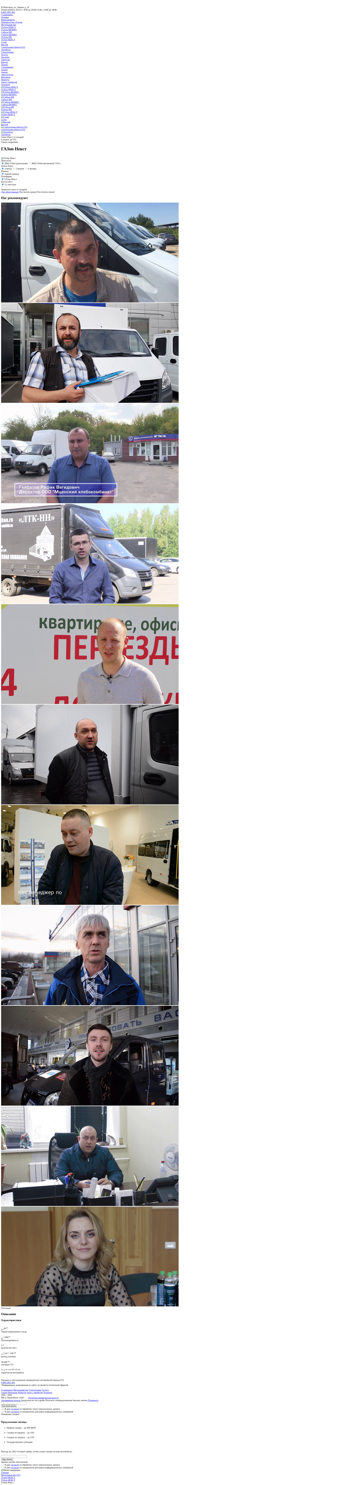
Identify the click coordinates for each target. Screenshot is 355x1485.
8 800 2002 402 (8, 12)
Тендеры (5, 57)
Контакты (5, 77)
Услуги (4, 55)
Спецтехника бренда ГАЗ (13, 47)
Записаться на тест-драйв (33, 1400)
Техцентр (5, 84)
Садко (4, 42)
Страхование (7, 67)
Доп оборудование (10, 192)
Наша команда (8, 20)
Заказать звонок (80, 1400)
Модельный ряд (8, 25)
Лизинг (4, 65)
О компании (7, 15)
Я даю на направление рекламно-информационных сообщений (38, 1412)
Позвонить (93, 1400)
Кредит (4, 62)
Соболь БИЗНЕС (9, 35)
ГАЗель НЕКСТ (8, 27)
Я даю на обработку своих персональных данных (32, 1409)
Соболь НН (6, 32)
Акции (4, 70)
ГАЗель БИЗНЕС (9, 30)
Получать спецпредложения (59, 1400)
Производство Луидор (11, 22)
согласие (15, 1409)
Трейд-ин (5, 60)
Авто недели (7, 74)
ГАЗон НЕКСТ (8, 40)
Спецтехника (7, 52)
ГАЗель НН (6, 37)
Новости (5, 79)
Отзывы (5, 17)
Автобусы (6, 50)
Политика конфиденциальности (43, 1398)
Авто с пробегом (9, 82)
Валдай (4, 45)
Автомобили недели (11, 1400)
